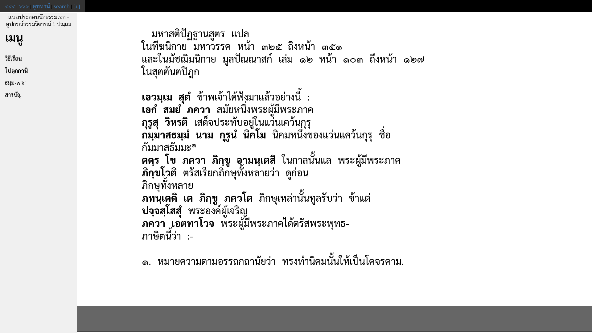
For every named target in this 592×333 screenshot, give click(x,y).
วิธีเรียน (13, 58)
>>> (24, 6)
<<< (10, 6)
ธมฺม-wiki (15, 82)
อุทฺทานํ (41, 6)
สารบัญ (13, 94)
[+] (76, 6)
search (62, 6)
